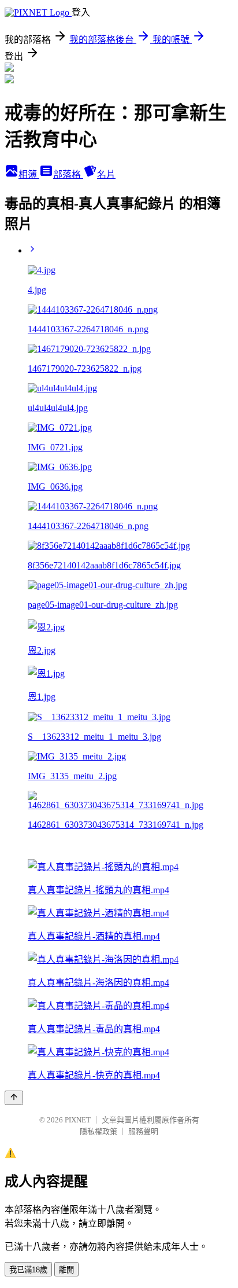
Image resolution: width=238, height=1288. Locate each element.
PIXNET (78, 1119)
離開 (66, 1269)
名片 (106, 174)
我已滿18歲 (28, 1269)
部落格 (68, 174)
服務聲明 (143, 1131)
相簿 (28, 174)
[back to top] (14, 1098)
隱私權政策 (98, 1131)
